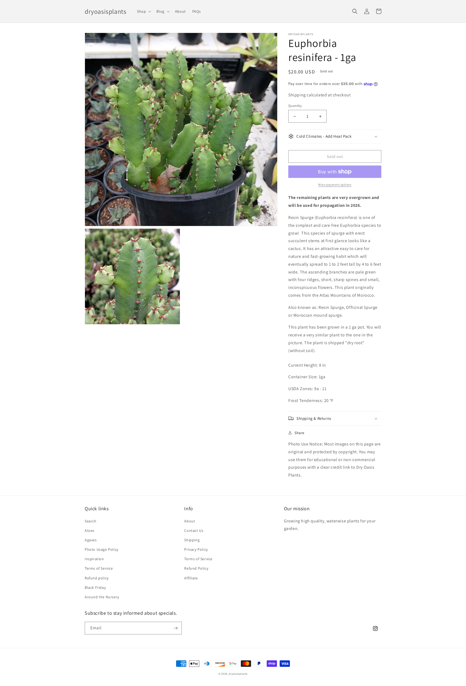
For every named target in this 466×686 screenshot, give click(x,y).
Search (91, 521)
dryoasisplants (238, 673)
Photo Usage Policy (101, 549)
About (189, 521)
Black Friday (95, 587)
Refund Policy (196, 568)
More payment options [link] (334, 185)
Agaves (91, 540)
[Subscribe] (175, 628)
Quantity (295, 105)
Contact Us (193, 530)
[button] (143, 11)
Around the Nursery (102, 596)
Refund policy (97, 578)
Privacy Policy (196, 549)
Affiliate (191, 578)
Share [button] (299, 432)
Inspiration (94, 558)
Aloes (89, 530)
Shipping (192, 540)
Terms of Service (99, 568)
